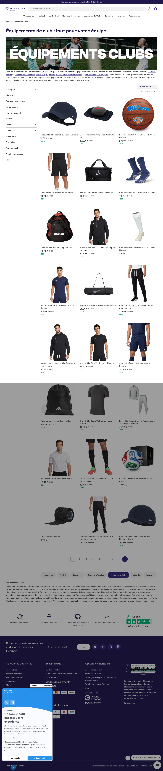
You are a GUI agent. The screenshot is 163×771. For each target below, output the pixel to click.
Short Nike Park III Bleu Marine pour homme (134, 364)
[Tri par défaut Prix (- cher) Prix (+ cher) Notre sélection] (147, 87)
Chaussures (48, 575)
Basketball (77, 575)
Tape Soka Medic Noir (50, 536)
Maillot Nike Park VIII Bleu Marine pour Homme (57, 306)
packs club (40, 74)
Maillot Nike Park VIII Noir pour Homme (97, 363)
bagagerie (50, 74)
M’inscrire (83, 647)
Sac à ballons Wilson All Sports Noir (56, 247)
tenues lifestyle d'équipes (96, 74)
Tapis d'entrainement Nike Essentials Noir (98, 305)
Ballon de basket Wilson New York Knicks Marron (137, 136)
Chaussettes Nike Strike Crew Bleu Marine (138, 192)
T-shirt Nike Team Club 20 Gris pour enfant (96, 422)
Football (63, 575)
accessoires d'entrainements (69, 74)
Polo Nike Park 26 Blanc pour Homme (56, 478)
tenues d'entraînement (25, 74)
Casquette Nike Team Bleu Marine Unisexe (59, 135)
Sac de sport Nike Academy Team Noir (97, 192)
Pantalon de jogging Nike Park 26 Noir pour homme (136, 306)
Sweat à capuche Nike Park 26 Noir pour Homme (98, 248)
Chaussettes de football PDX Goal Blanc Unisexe (137, 248)
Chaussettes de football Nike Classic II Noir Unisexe (97, 479)
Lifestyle (136, 575)
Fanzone (149, 575)
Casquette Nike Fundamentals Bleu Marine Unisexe (134, 537)
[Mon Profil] (149, 8)
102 (113, 559)
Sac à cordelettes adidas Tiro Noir (55, 421)
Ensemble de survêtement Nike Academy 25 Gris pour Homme (137, 422)
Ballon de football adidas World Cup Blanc (135, 479)
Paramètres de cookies (146, 766)
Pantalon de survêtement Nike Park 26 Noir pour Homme (97, 537)
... (106, 559)
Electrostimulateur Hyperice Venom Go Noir (97, 136)
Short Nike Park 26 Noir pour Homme (56, 192)
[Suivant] (125, 559)
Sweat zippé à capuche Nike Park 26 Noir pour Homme (58, 364)
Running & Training (96, 575)
